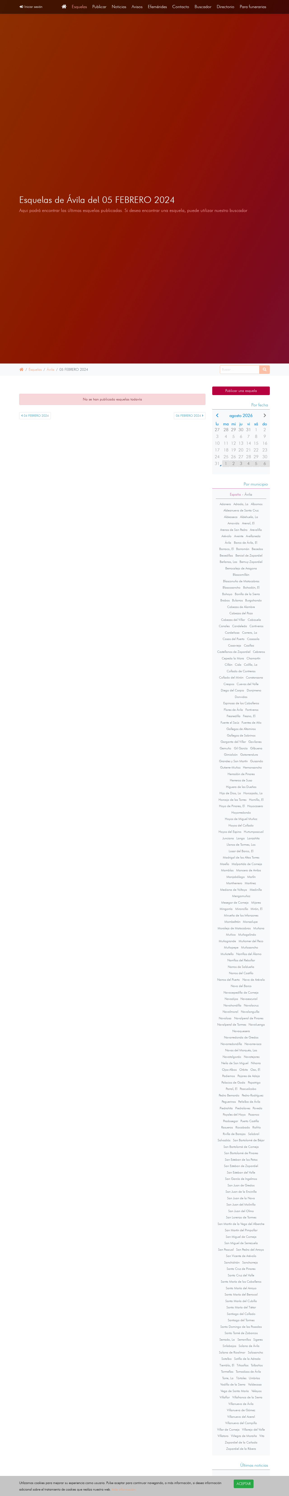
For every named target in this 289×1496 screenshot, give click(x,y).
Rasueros (227, 1127)
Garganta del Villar (233, 742)
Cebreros (259, 652)
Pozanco (253, 1114)
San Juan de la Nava (241, 1198)
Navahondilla (232, 1005)
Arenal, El (248, 523)
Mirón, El (256, 909)
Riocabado (242, 1127)
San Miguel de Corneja (241, 1237)
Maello (224, 864)
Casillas (249, 645)
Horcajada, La (253, 793)
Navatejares (251, 1057)
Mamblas (227, 870)
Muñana (258, 928)
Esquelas (79, 6)
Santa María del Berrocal (241, 1294)
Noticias (119, 6)
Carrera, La (249, 633)
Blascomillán (241, 575)
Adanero (225, 504)
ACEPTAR (244, 1484)
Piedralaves (242, 1108)
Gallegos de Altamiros (241, 729)
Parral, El (231, 1089)
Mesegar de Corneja (235, 902)
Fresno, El (249, 716)
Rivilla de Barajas (234, 1134)
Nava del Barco (241, 986)
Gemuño (225, 748)
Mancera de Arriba (248, 870)
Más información (123, 1489)
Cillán (228, 665)
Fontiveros (251, 710)
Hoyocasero (255, 806)
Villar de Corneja (228, 1429)
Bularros (237, 600)
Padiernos (228, 1076)
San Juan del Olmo (241, 1211)
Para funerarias (253, 6)
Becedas (257, 549)
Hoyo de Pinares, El (232, 806)
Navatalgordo (232, 1057)
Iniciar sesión (32, 7)
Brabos (225, 600)
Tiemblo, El (226, 1365)
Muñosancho (249, 947)
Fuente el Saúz (230, 722)
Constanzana (254, 677)
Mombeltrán (232, 922)
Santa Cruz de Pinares (241, 1269)
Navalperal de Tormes (231, 1024)
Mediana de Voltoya (233, 890)
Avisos (137, 6)
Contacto (180, 6)
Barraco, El (226, 549)
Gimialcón (231, 755)
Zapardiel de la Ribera (241, 1449)
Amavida (233, 523)
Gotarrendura (249, 755)
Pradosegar (230, 1121)
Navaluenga (257, 1024)
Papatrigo (254, 1082)
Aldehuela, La (249, 517)
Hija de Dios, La (230, 793)
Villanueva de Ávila (241, 1404)
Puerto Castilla (249, 1121)
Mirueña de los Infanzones (241, 915)
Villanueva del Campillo (241, 1423)
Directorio (225, 6)
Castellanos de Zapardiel (233, 652)
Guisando (256, 761)
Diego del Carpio (232, 690)
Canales (224, 626)
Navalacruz (251, 1005)
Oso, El (255, 1070)
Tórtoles (241, 1378)
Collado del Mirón (231, 677)
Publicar (99, 6)
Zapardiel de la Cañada (241, 1442)
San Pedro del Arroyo (250, 1249)
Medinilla (256, 890)
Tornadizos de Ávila (248, 1371)
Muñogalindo (247, 934)
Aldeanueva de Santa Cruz (241, 510)
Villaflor (225, 1397)
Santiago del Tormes (241, 1320)
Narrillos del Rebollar (241, 960)
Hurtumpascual (253, 832)
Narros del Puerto (228, 980)
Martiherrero (234, 883)
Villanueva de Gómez (241, 1410)
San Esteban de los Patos (241, 1160)
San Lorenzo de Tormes (241, 1217)
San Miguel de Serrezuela (241, 1243)
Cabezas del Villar (233, 620)
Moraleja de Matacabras (234, 928)
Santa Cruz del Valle (241, 1275)
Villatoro (223, 1436)
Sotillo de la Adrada (247, 1359)
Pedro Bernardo (229, 1095)
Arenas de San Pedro (233, 530)
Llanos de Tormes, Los (241, 844)
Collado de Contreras (241, 671)
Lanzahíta (253, 838)
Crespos (229, 684)
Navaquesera (241, 1031)
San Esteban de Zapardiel (241, 1166)
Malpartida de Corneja (247, 864)
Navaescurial (248, 999)
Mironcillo (241, 909)
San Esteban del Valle (241, 1172)
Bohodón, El (251, 587)
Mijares (256, 902)
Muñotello (227, 954)
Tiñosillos (242, 1365)
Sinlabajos (229, 1346)
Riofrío (256, 1127)
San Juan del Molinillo (241, 1204)
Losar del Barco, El (241, 851)
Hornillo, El (256, 800)
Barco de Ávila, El (245, 543)
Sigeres (258, 1339)
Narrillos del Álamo (248, 954)
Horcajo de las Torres (232, 800)
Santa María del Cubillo (241, 1301)
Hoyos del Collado (241, 825)
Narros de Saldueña (241, 967)
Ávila (50, 369)
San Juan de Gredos (241, 1185)
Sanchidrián (232, 1262)
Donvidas (241, 697)
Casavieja (234, 645)
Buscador (203, 6)
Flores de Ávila (233, 710)
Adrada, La (240, 504)
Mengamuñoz (241, 896)
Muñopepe (231, 947)
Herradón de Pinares (241, 774)
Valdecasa (255, 1384)
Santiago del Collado (241, 1314)
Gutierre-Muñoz (230, 767)
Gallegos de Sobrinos (241, 735)
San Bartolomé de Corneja (241, 1147)
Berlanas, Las (228, 562)
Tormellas (227, 1371)
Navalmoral (230, 1012)
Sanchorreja (250, 1262)
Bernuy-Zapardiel (251, 562)
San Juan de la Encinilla (241, 1192)
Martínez (250, 883)
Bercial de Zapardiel (248, 555)
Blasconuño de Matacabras (241, 581)
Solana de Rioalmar (232, 1352)
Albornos (256, 504)
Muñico (231, 934)
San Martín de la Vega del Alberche (241, 1224)
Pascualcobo (248, 1089)
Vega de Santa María (235, 1391)
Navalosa (225, 1018)
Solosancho (255, 1352)
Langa (240, 838)
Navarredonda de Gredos (241, 1037)
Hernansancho (252, 767)
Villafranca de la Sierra (247, 1397)
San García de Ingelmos (241, 1179)
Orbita (243, 1070)
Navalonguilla (250, 1012)
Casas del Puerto (234, 639)
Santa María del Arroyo (241, 1288)
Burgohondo (253, 600)
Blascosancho (231, 587)
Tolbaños (257, 1365)
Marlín (251, 877)
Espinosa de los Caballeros (241, 703)
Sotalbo (226, 1359)
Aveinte (238, 536)
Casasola (253, 639)
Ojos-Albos (229, 1070)
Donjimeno (254, 690)
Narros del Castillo (241, 973)
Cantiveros (256, 626)
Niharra (256, 1063)
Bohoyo (227, 594)
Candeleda (239, 626)
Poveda (257, 1108)
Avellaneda (253, 536)
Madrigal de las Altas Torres (241, 857)
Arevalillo (256, 530)
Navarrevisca (253, 1044)
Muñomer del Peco (251, 941)
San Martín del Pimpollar (241, 1230)
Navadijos (231, 999)
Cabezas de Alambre (241, 607)
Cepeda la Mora (233, 658)
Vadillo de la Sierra (232, 1384)
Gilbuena (256, 748)
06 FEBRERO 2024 (189, 416)
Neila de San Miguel (234, 1063)
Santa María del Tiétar (241, 1307)
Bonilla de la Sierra (247, 594)
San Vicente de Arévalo (241, 1256)
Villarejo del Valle (253, 1429)
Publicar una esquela (241, 391)
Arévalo (226, 536)
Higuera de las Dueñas (241, 787)
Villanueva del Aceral (241, 1417)
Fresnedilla (233, 716)
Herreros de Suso (241, 780)
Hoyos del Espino (230, 832)
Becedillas (226, 555)
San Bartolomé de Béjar (248, 1140)
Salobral (253, 1134)
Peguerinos (229, 1102)
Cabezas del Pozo (241, 613)
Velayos (256, 1391)
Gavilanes (254, 742)
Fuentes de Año (251, 722)
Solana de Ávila (249, 1346)
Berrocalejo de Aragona (241, 568)
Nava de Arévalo (253, 980)
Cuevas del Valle (248, 684)
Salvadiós (224, 1140)
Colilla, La (250, 665)
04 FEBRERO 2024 (36, 416)
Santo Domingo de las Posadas (241, 1327)
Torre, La (227, 1378)
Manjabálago (235, 877)
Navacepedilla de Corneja (241, 992)
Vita (261, 1436)
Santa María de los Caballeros (241, 1282)
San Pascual (226, 1249)
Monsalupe (250, 922)
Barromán (242, 549)
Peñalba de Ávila (249, 1102)
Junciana (228, 838)
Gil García (241, 748)
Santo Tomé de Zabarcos (241, 1333)
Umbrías (254, 1378)
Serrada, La (227, 1339)
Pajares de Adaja (249, 1076)
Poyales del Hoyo (234, 1114)
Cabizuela (254, 620)
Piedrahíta (226, 1108)
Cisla (238, 665)
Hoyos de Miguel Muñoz (241, 819)
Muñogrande (227, 941)
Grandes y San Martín (233, 761)
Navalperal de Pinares (248, 1018)
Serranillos (244, 1339)
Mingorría (226, 909)
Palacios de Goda (233, 1082)
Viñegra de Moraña (244, 1436)
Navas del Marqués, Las (241, 1050)
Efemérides (157, 6)
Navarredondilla (231, 1044)
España (235, 494)
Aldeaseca (231, 517)
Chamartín (253, 658)
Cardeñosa (232, 633)
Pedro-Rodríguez (252, 1095)
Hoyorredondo (241, 812)
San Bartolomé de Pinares (241, 1153)
